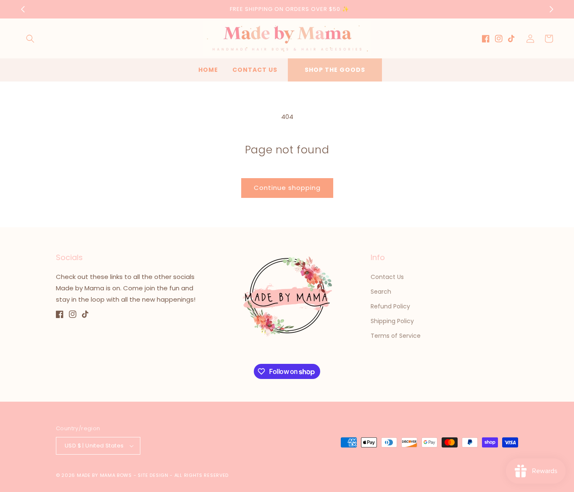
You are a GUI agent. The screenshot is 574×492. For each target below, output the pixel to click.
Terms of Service (396, 336)
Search (381, 291)
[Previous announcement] (22, 9)
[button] (30, 38)
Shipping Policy (392, 321)
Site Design (153, 475)
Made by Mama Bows (104, 475)
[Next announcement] (551, 9)
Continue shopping (287, 187)
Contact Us (387, 277)
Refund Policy (390, 306)
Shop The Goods (335, 70)
